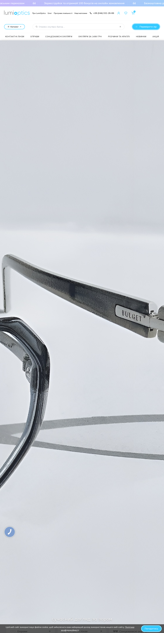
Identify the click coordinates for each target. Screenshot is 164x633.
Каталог (14, 26)
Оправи (34, 36)
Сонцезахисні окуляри (58, 36)
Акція (155, 36)
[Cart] (133, 13)
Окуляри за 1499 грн (90, 36)
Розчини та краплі (119, 36)
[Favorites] (125, 13)
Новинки (141, 36)
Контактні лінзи (14, 36)
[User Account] (118, 13)
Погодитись (151, 628)
